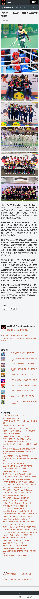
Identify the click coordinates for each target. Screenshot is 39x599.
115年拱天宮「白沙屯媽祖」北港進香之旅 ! (16, 546)
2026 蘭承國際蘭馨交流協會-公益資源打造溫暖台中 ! (24, 359)
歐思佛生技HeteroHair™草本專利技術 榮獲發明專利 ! (20, 527)
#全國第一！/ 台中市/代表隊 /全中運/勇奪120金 (16, 338)
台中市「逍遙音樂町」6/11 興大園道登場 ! (24, 385)
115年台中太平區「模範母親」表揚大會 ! (16, 548)
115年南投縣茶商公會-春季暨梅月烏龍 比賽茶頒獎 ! (19, 482)
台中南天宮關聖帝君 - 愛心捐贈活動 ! (22, 374)
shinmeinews (6, 20)
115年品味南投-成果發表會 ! (12, 433)
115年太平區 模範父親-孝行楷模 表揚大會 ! (16, 436)
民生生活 (18, 8)
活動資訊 (25, 336)
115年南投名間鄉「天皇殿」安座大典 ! (15, 556)
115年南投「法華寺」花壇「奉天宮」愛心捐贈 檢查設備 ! (20, 422)
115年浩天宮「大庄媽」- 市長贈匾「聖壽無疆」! (18, 516)
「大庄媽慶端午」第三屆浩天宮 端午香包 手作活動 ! (19, 485)
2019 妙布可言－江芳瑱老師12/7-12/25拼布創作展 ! (24, 402)
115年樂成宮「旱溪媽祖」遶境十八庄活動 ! (16, 540)
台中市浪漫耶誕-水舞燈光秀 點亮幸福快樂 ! (24, 381)
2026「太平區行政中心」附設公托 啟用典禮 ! (17, 493)
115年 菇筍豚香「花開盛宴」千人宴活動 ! (16, 456)
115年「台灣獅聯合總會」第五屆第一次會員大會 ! (18, 522)
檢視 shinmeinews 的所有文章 (17, 330)
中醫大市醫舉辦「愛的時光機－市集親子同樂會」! (18, 503)
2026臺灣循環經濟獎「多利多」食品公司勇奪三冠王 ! (20, 514)
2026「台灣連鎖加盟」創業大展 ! (13, 524)
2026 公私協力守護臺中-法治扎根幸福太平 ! (17, 428)
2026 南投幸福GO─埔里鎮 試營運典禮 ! (15, 506)
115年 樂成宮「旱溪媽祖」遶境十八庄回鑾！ (17, 519)
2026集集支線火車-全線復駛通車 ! (14, 463)
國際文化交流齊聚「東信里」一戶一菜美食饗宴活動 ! (19, 431)
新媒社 (5, 341)
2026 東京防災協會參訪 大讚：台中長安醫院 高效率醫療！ (20, 445)
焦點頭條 (26, 8)
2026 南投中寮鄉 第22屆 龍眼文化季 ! (22, 353)
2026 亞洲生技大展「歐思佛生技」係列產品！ (17, 439)
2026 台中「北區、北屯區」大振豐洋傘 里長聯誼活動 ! (20, 532)
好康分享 (33, 8)
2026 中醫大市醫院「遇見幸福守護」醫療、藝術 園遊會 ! (20, 460)
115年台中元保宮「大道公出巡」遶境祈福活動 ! (18, 535)
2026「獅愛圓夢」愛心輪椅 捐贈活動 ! (15, 469)
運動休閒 (12, 336)
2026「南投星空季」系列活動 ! (13, 543)
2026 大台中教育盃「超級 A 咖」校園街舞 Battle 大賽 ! (20, 530)
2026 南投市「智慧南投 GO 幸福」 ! (14, 508)
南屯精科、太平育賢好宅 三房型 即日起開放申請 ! (24, 370)
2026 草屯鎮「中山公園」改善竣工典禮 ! (16, 498)
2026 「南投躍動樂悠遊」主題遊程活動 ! (16, 487)
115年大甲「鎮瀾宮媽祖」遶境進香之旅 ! (16, 538)
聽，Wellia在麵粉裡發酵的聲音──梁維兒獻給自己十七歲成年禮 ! (20, 452)
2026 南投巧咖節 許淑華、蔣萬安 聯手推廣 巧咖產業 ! (20, 477)
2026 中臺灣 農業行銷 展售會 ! (12, 418)
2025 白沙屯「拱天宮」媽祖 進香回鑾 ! (23, 396)
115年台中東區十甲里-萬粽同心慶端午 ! (15, 471)
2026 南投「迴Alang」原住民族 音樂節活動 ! (17, 479)
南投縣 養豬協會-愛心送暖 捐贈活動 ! (14, 495)
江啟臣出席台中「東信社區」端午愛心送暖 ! (17, 474)
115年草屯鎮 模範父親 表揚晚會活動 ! (22, 364)
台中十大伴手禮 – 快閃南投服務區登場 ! (15, 500)
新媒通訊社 (10, 2)
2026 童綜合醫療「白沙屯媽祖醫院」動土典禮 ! (18, 511)
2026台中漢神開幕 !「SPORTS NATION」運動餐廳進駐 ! (20, 552)
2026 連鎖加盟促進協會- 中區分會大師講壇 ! (17, 441)
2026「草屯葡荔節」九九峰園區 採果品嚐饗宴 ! (18, 466)
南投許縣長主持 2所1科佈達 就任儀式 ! (23, 391)
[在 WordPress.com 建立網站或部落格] (19, 593)
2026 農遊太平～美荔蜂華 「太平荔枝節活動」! (18, 490)
